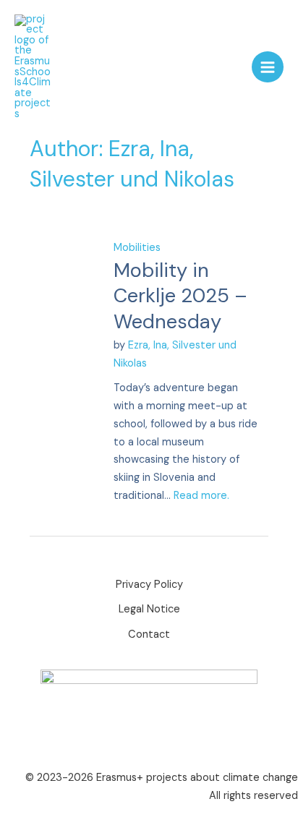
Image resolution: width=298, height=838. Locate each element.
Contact (149, 634)
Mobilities (137, 248)
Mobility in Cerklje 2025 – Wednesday (180, 295)
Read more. (201, 496)
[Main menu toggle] (268, 67)
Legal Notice (149, 609)
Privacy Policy (149, 584)
